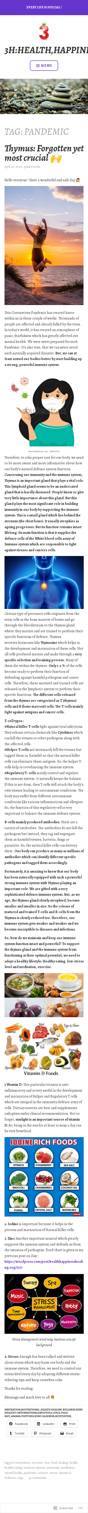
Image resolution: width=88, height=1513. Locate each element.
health (73, 1462)
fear (47, 1462)
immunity (53, 1467)
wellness (10, 1478)
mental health (13, 1473)
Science (43, 1473)
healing (63, 1462)
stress (54, 1473)
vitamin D (65, 1473)
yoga (20, 1478)
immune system (34, 1467)
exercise (37, 1462)
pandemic (29, 1473)
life (38, 167)
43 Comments (37, 1478)
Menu (46, 65)
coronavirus (22, 1462)
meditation (67, 1467)
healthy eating (13, 1467)
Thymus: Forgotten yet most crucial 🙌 (44, 153)
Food (54, 1462)
